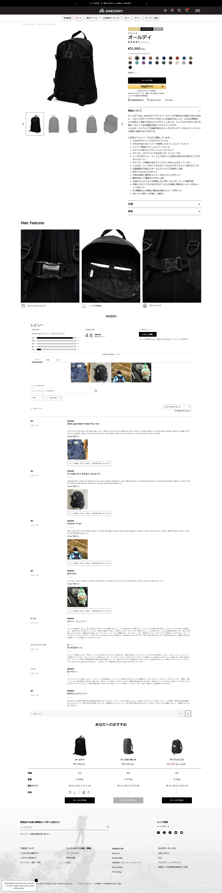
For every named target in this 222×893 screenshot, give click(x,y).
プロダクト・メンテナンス (169, 862)
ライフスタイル (28, 24)
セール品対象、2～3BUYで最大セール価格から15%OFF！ (111, 3)
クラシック (41, 24)
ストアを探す (162, 826)
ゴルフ (127, 18)
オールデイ (80, 759)
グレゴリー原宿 (151, 18)
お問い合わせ (163, 853)
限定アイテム (92, 18)
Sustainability (117, 858)
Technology (117, 872)
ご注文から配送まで (28, 858)
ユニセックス (134, 29)
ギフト (137, 18)
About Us (116, 853)
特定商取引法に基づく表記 (112, 884)
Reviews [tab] (111, 316)
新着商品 (67, 18)
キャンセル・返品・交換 (30, 862)
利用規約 (98, 884)
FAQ (68, 862)
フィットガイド (72, 853)
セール (79, 18)
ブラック (158, 29)
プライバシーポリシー (85, 884)
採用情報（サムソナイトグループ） (127, 862)
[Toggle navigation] (197, 10)
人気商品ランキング (111, 18)
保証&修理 (70, 858)
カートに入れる (147, 80)
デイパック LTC (177, 759)
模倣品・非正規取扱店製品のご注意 (173, 867)
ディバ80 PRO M (128, 759)
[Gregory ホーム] (111, 10)
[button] (76, 3)
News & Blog (117, 867)
